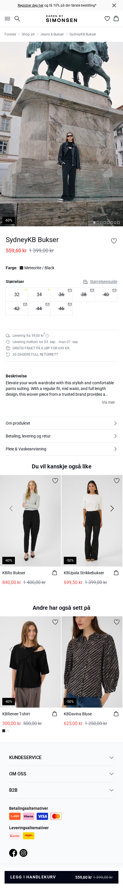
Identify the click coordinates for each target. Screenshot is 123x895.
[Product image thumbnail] (94, 222)
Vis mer (108, 402)
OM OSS (17, 774)
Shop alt (28, 34)
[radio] (17, 295)
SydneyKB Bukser (83, 34)
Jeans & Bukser (52, 34)
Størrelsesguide (103, 281)
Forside (10, 34)
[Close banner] (114, 5)
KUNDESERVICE (25, 757)
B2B (13, 790)
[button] (61, 423)
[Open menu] (6, 18)
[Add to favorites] (114, 241)
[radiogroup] (61, 302)
